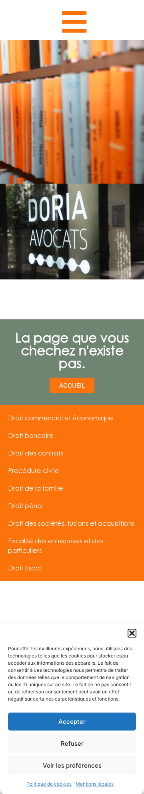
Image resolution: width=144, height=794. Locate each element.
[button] (132, 633)
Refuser (72, 743)
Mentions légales (95, 784)
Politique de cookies (49, 784)
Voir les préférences (72, 765)
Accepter (72, 721)
